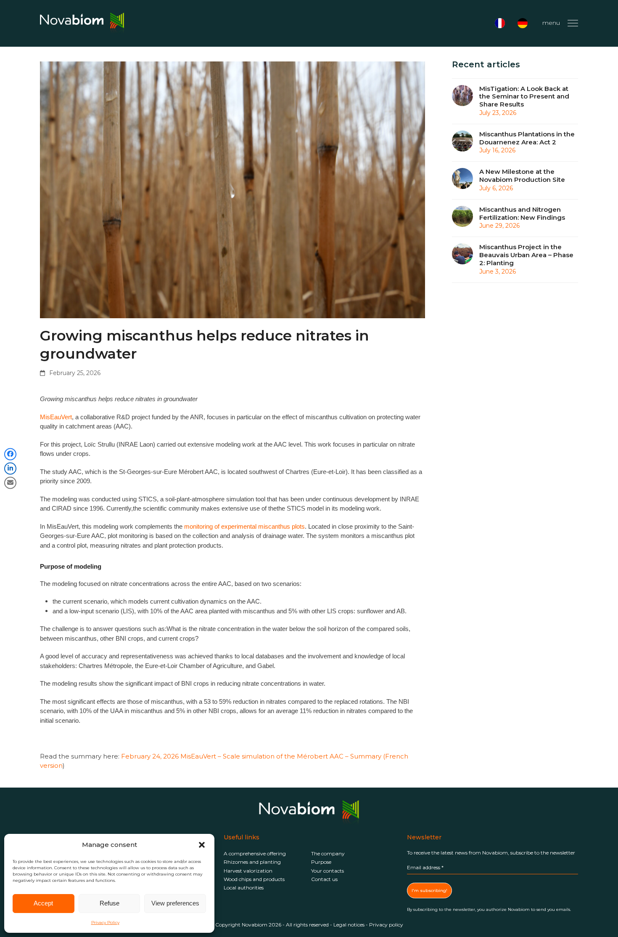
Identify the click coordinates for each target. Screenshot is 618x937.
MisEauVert (56, 417)
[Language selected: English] (513, 23)
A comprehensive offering (255, 853)
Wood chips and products (254, 879)
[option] (502, 23)
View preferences (175, 903)
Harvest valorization (248, 871)
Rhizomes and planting (252, 862)
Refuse (109, 903)
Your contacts (327, 871)
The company (328, 853)
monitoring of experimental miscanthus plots (244, 526)
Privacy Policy (105, 922)
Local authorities (244, 887)
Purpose (321, 862)
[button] (202, 845)
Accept (43, 903)
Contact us (324, 879)
